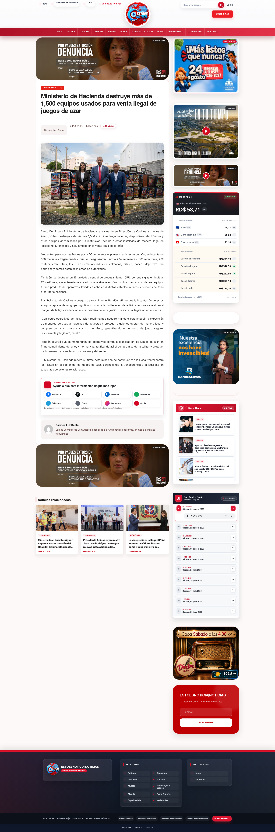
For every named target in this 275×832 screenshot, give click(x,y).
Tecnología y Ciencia (142, 32)
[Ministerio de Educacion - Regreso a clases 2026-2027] (206, 65)
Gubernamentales (52, 88)
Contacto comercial (143, 827)
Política (71, 32)
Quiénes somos (126, 818)
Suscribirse (222, 14)
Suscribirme (206, 722)
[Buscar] (221, 5)
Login (230, 5)
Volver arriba (221, 818)
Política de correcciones (197, 818)
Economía (84, 32)
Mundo (160, 32)
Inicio (60, 32)
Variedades (212, 32)
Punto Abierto (176, 32)
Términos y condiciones (171, 818)
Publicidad (127, 827)
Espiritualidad (195, 32)
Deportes (98, 32)
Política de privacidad (147, 818)
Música (123, 32)
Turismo (112, 32)
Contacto (199, 779)
